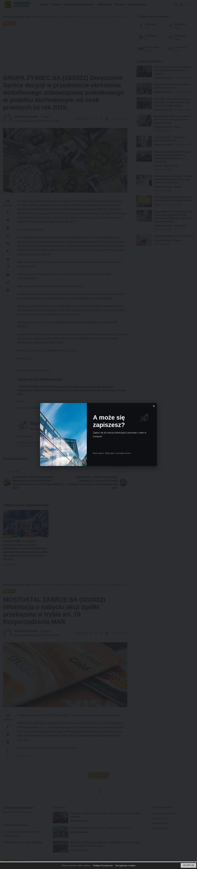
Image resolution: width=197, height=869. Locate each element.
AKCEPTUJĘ (188, 865)
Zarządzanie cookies (125, 865)
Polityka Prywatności (103, 865)
